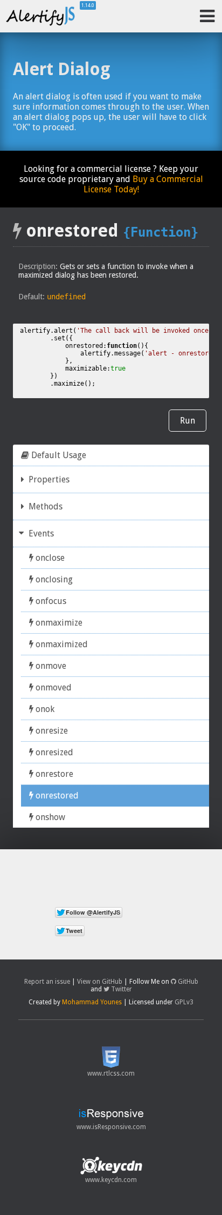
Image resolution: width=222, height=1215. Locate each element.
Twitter (120, 989)
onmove (49, 666)
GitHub (187, 981)
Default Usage (57, 455)
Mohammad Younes (92, 1002)
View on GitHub (99, 981)
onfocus (49, 601)
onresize (50, 731)
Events (40, 533)
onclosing (53, 579)
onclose (49, 558)
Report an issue (47, 981)
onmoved (52, 687)
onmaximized (60, 644)
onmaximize (57, 622)
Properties (48, 479)
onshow (49, 817)
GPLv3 (184, 1002)
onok (43, 709)
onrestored (56, 795)
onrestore (53, 774)
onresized (53, 752)
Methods (44, 506)
